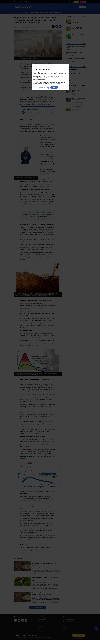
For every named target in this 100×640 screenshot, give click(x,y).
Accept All (54, 87)
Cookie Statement (56, 83)
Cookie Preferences (44, 87)
